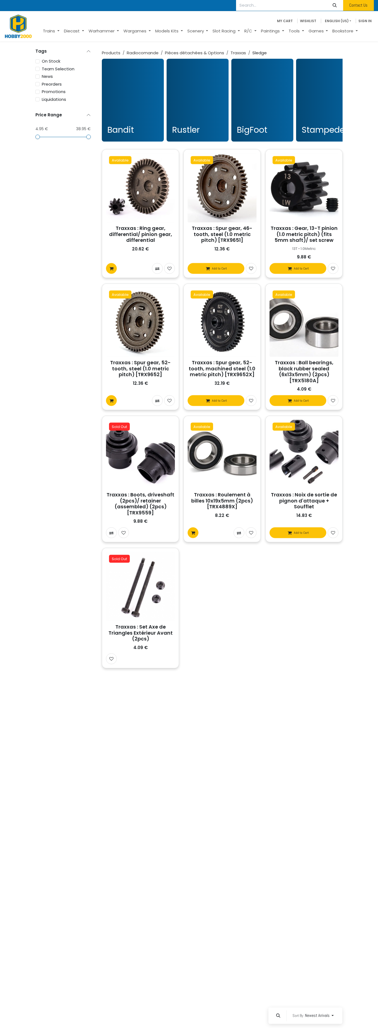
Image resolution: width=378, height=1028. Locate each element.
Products (111, 53)
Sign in (365, 21)
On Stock (51, 61)
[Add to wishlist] (169, 268)
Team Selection (58, 68)
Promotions (54, 91)
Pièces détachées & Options (194, 53)
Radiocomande (143, 53)
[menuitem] (51, 31)
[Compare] (157, 268)
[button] (278, 1015)
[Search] (335, 5)
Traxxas (238, 53)
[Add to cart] (111, 268)
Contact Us (358, 5)
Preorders (52, 84)
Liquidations (54, 99)
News (47, 76)
